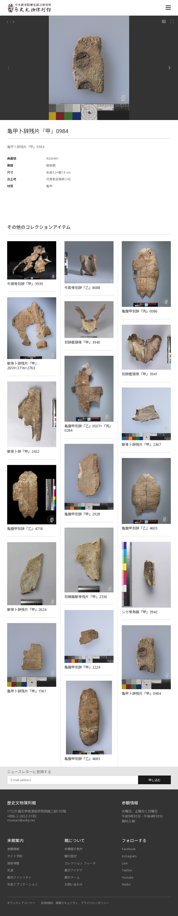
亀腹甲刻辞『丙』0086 (139, 311)
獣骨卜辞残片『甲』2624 (26, 609)
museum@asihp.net (21, 820)
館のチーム (72, 877)
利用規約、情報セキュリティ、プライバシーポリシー (75, 903)
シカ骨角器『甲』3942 (139, 612)
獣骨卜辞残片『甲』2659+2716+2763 (22, 365)
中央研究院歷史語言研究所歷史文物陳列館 (29, 8)
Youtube (128, 877)
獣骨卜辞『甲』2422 (23, 451)
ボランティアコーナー (21, 903)
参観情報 (13, 849)
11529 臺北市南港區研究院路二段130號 (36, 811)
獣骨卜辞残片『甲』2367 (141, 444)
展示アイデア (73, 870)
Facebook (129, 849)
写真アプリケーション (22, 884)
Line (125, 863)
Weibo (126, 884)
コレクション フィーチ (80, 863)
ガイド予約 (14, 856)
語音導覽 (13, 863)
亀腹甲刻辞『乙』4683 (82, 758)
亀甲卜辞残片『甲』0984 (141, 693)
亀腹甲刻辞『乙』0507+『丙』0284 (88, 428)
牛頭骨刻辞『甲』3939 (25, 283)
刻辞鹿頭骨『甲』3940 (82, 342)
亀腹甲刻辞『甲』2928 (82, 514)
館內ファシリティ (19, 877)
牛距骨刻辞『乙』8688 (82, 287)
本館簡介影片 (73, 849)
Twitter (127, 870)
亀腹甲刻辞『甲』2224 (82, 667)
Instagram (129, 856)
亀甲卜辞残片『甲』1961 (26, 691)
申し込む (154, 780)
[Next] (169, 68)
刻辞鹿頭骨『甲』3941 (139, 374)
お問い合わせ (73, 884)
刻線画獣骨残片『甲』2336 (85, 596)
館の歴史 (70, 856)
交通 (10, 870)
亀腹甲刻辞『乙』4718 (25, 528)
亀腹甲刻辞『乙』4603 (139, 528)
